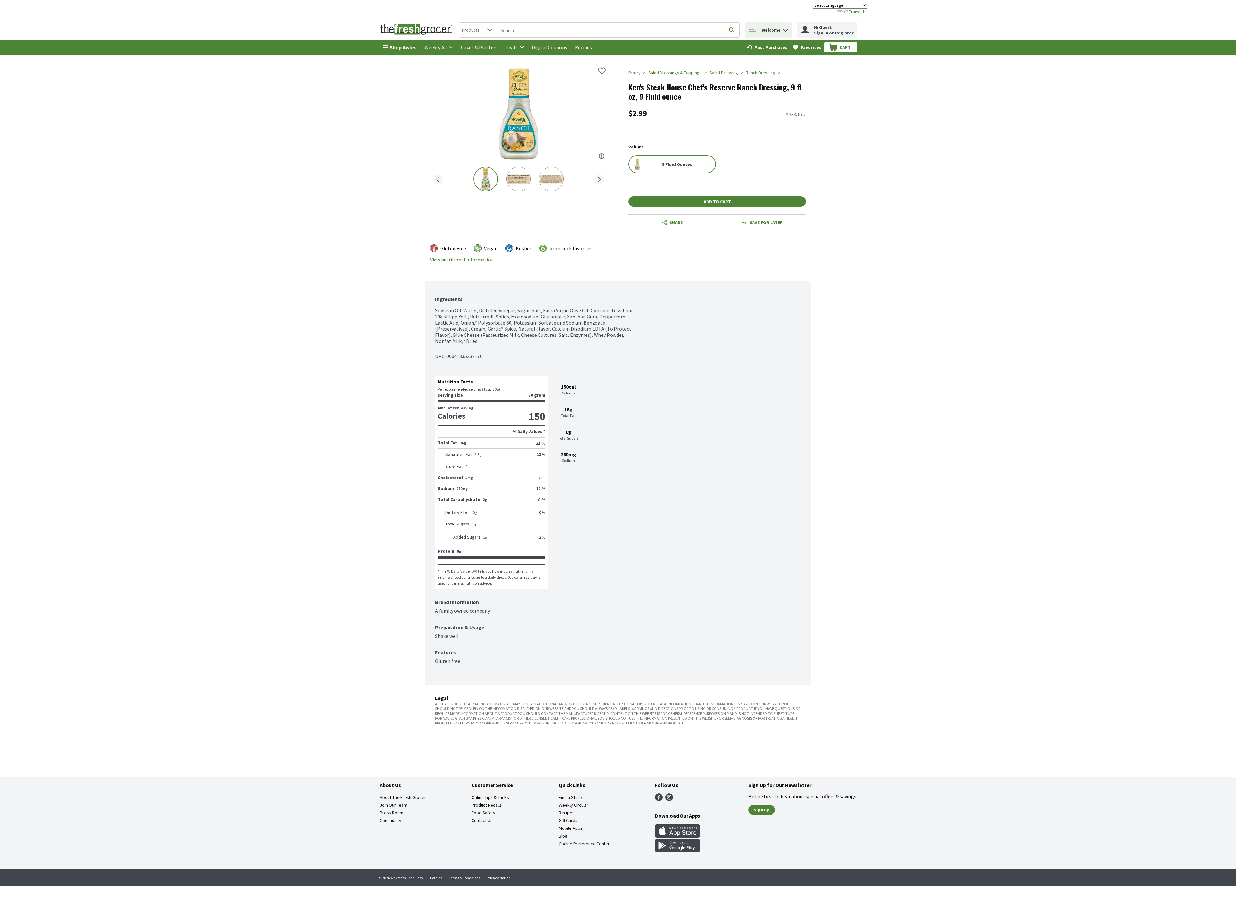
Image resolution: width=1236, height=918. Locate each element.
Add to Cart (717, 201)
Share (676, 222)
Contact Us (482, 820)
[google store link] (677, 850)
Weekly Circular (573, 805)
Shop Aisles (403, 47)
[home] (417, 30)
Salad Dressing (723, 73)
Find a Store (570, 797)
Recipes (583, 47)
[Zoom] (602, 156)
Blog (563, 836)
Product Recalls (487, 805)
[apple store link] (677, 835)
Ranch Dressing (760, 73)
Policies (436, 877)
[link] (767, 47)
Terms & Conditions (464, 877)
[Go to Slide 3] (551, 179)
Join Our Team (393, 805)
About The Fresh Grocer (403, 797)
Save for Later (766, 222)
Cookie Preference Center (584, 844)
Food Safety (483, 813)
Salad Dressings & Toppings (675, 73)
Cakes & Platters (479, 47)
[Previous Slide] (438, 178)
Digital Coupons (549, 47)
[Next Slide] (599, 178)
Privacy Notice (498, 877)
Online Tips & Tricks (490, 797)
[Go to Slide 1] (486, 179)
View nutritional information (462, 260)
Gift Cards (568, 820)
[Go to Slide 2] (518, 179)
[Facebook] (659, 799)
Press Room (391, 813)
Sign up (762, 810)
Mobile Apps (571, 828)
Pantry (634, 73)
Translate (858, 11)
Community (390, 820)
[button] (785, 28)
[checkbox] (602, 71)
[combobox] (477, 30)
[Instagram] (669, 799)
